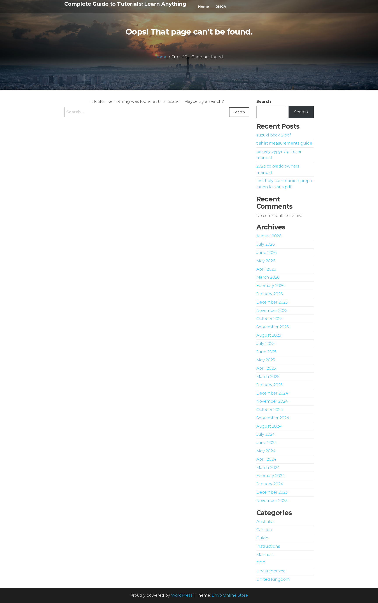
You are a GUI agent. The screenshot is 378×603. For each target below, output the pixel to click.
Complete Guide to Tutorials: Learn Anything (125, 4)
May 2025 (265, 360)
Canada (264, 529)
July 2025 (265, 343)
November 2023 (271, 500)
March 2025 (267, 376)
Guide (262, 538)
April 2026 (266, 269)
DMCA (220, 6)
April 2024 (266, 459)
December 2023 (272, 492)
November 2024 (272, 401)
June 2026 (266, 252)
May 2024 (265, 451)
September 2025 (272, 327)
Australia (265, 521)
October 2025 (269, 318)
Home (203, 6)
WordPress (181, 595)
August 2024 (269, 426)
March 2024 (268, 467)
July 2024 (265, 434)
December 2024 (272, 393)
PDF (260, 563)
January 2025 (269, 385)
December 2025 (272, 302)
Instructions (268, 546)
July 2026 (265, 244)
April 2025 (266, 368)
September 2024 (272, 418)
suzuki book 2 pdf (273, 135)
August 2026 (268, 236)
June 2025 (266, 352)
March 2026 (268, 277)
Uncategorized (271, 571)
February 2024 (270, 475)
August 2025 (268, 335)
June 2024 (266, 442)
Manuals (264, 554)
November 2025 (271, 310)
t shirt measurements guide (284, 143)
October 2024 (269, 409)
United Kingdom (273, 579)
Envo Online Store (230, 595)
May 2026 (265, 261)
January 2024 (269, 484)
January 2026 (269, 294)
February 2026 (270, 285)
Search (263, 101)
